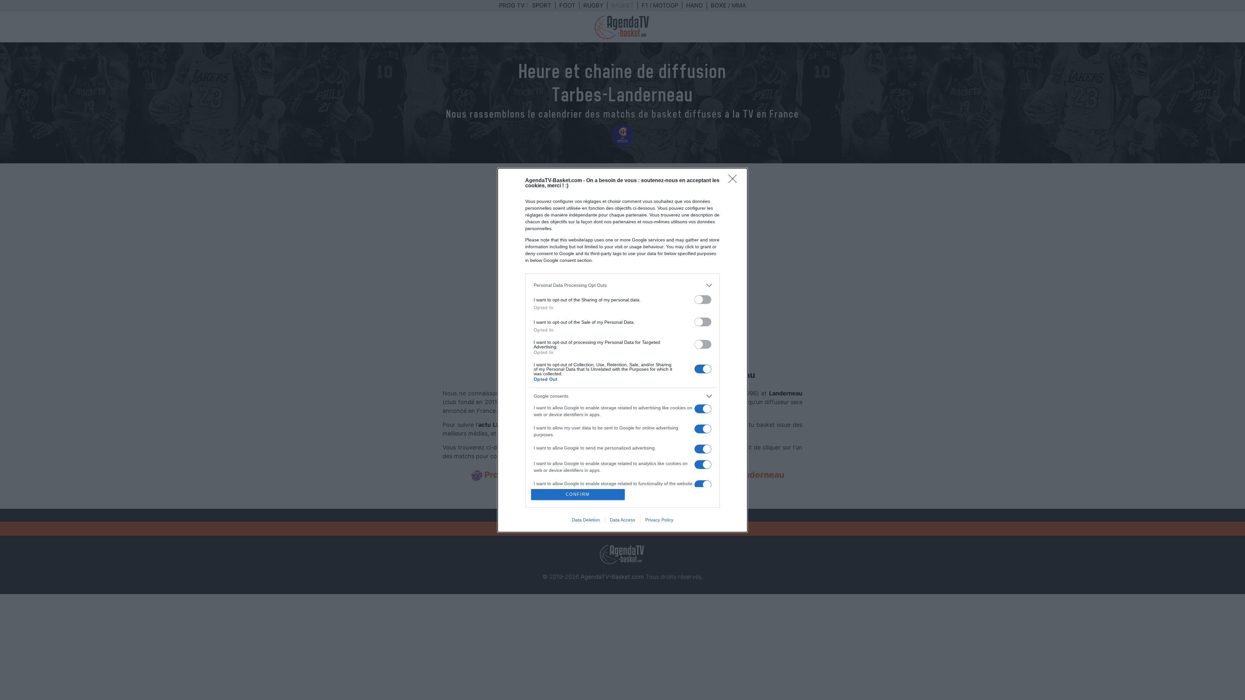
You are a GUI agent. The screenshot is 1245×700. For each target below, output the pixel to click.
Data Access (622, 519)
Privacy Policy (659, 519)
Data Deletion (586, 519)
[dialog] (622, 350)
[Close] (735, 181)
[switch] (702, 299)
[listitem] (622, 285)
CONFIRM (578, 494)
